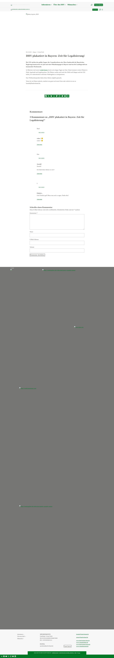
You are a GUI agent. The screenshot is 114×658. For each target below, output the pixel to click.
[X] (48, 96)
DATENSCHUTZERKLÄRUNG (66, 653)
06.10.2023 (41, 158)
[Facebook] (46, 96)
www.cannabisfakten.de (82, 642)
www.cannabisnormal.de (82, 646)
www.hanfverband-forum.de (83, 644)
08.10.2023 (41, 132)
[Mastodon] (56, 96)
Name (31, 232)
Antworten (39, 144)
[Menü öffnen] (102, 10)
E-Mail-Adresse (34, 239)
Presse (78, 653)
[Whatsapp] (54, 96)
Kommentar (33, 213)
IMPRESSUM (55, 653)
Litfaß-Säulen (44, 70)
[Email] (65, 96)
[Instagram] (59, 96)
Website (32, 247)
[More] (68, 96)
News (34, 52)
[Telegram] (62, 96)
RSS (76, 653)
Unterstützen (99, 5)
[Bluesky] (51, 96)
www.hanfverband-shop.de (83, 640)
